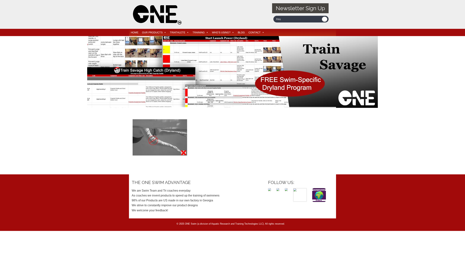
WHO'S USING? (221, 32)
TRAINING (199, 32)
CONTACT (254, 32)
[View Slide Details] (232, 72)
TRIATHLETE (177, 32)
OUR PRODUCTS (152, 32)
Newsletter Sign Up (300, 8)
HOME (134, 32)
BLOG (241, 32)
